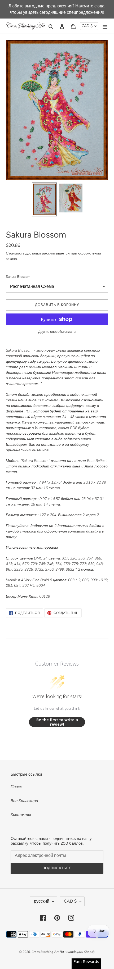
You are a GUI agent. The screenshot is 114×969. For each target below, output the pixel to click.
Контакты (21, 814)
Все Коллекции (24, 800)
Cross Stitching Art (45, 952)
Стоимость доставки (23, 253)
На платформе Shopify (77, 952)
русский (41, 901)
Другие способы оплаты (57, 331)
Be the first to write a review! (57, 722)
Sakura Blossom (18, 276)
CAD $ (87, 25)
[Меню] (105, 26)
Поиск (16, 786)
